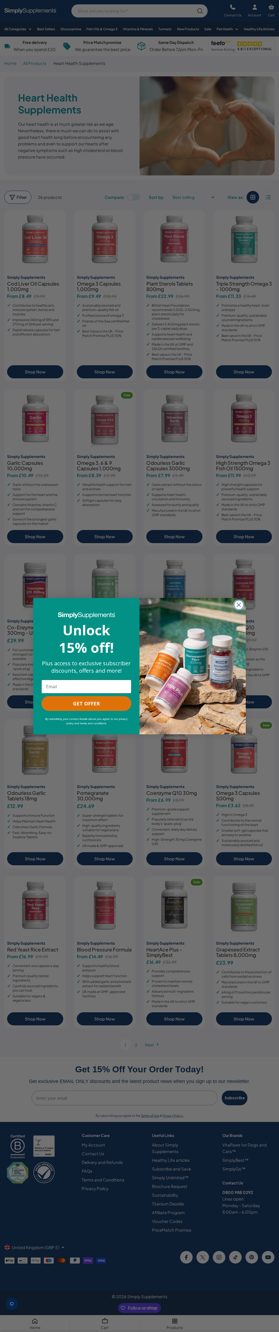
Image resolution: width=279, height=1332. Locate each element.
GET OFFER (86, 703)
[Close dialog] (239, 605)
